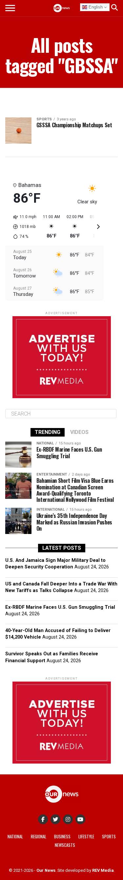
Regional (38, 836)
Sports (109, 836)
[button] (22, 226)
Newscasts (65, 845)
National (15, 836)
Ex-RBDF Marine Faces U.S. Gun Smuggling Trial (60, 607)
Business (62, 836)
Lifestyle (86, 836)
